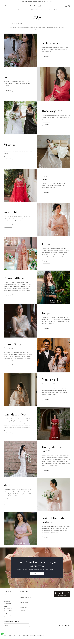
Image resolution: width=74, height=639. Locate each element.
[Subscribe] (28, 625)
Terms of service (40, 635)
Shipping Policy (24, 602)
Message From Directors (25, 597)
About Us (22, 594)
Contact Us (22, 610)
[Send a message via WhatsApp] (2, 634)
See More (46, 56)
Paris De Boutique (10, 635)
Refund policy (26, 635)
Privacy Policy (23, 607)
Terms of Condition (24, 605)
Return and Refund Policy (26, 600)
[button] (5, 5)
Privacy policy (33, 635)
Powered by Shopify (18, 635)
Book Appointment (37, 573)
